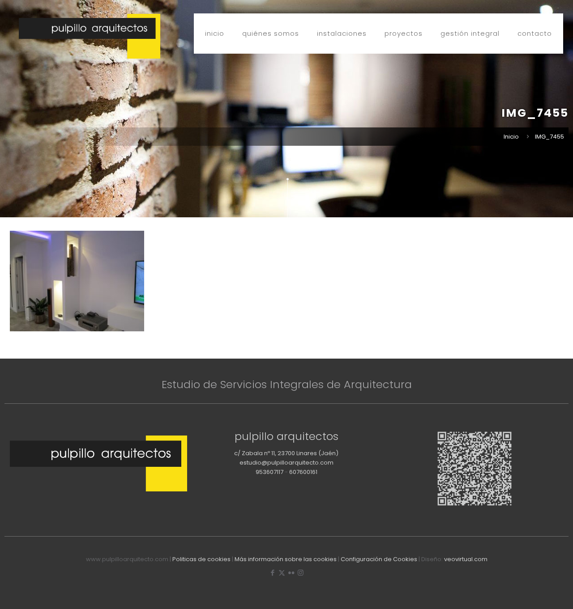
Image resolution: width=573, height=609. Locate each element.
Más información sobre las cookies (286, 559)
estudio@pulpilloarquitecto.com (286, 462)
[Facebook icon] (272, 572)
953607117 (269, 472)
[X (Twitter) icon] (281, 572)
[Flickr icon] (291, 572)
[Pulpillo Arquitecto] (89, 36)
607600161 (303, 472)
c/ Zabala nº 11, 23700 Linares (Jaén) (286, 453)
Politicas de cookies (201, 559)
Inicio (511, 136)
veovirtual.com (465, 559)
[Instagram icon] (300, 572)
